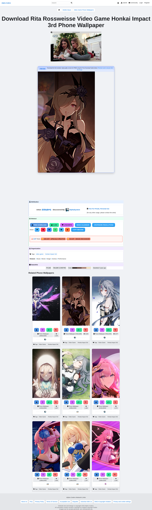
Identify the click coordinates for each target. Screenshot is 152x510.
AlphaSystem (74, 210)
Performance (61, 259)
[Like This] (49, 475)
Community (134, 3)
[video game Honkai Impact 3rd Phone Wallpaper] (46, 320)
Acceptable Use (65, 501)
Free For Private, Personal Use (99, 209)
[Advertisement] (76, 186)
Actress (54, 259)
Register (147, 3)
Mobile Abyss (67, 10)
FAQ (31, 501)
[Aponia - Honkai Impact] (46, 397)
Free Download (39, 225)
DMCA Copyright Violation (102, 501)
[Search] (71, 2)
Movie (43, 259)
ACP (34, 239)
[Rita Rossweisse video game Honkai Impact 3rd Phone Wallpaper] (76, 325)
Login (141, 3)
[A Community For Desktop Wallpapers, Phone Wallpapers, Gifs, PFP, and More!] (59, 10)
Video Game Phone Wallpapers (84, 10)
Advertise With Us (86, 501)
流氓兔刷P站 (46, 210)
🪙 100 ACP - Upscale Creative (53, 239)
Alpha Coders (6, 3)
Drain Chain (111, 484)
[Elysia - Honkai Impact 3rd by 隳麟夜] (106, 397)
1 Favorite (67, 225)
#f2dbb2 (88, 268)
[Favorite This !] (42, 330)
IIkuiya (81, 412)
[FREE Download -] (36, 330)
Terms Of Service (51, 501)
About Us (24, 501)
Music (38, 259)
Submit (124, 3)
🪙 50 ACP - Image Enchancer (78, 239)
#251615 (74, 268)
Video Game (42, 344)
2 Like (54, 225)
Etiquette (75, 501)
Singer (48, 259)
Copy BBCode (78, 229)
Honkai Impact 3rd (51, 254)
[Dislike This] (56, 330)
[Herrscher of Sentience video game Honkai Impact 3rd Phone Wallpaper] (106, 325)
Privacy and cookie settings (122, 501)
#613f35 (79, 268)
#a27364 (84, 268)
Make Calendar (83, 225)
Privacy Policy (39, 501)
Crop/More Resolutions (103, 225)
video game (39, 254)
